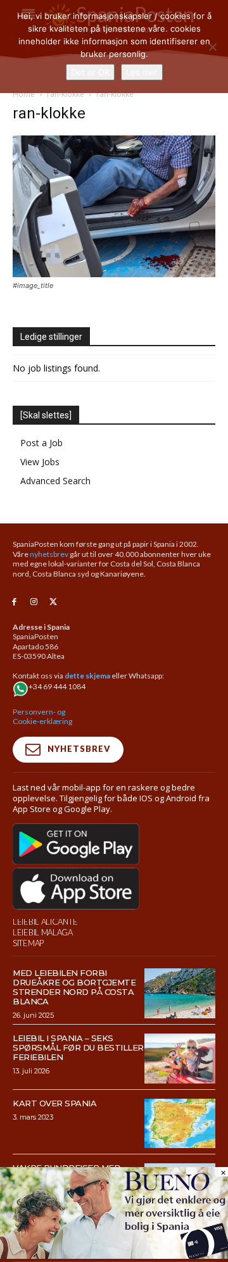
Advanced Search (55, 481)
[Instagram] (34, 602)
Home (24, 94)
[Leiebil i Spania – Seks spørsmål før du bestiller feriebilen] (179, 1058)
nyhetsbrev (49, 554)
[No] (212, 47)
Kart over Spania (54, 1103)
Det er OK (90, 72)
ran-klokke (65, 94)
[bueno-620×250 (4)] (114, 1255)
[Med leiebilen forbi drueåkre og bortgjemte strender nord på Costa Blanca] (179, 993)
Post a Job (41, 443)
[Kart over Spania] (179, 1123)
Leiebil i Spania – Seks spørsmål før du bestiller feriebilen (78, 1047)
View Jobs (40, 462)
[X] (53, 602)
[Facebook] (14, 602)
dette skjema (87, 675)
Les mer (142, 72)
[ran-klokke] (114, 273)
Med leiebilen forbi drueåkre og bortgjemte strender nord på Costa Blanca (74, 987)
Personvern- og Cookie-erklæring (42, 717)
